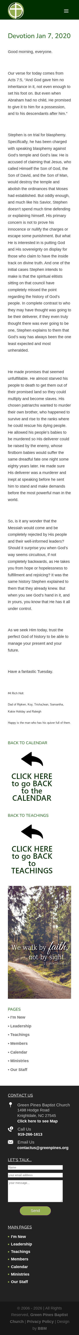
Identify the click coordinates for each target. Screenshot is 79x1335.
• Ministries (18, 1061)
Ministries (20, 1274)
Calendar (19, 1267)
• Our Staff (17, 1069)
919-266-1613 (30, 1134)
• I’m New (16, 1017)
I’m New (18, 1236)
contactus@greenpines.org (42, 1148)
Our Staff (19, 1282)
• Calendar (17, 1052)
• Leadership (19, 1026)
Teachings (20, 1251)
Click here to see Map (37, 1121)
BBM (42, 1328)
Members (19, 1259)
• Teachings (19, 1034)
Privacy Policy (40, 1321)
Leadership (21, 1244)
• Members (18, 1043)
